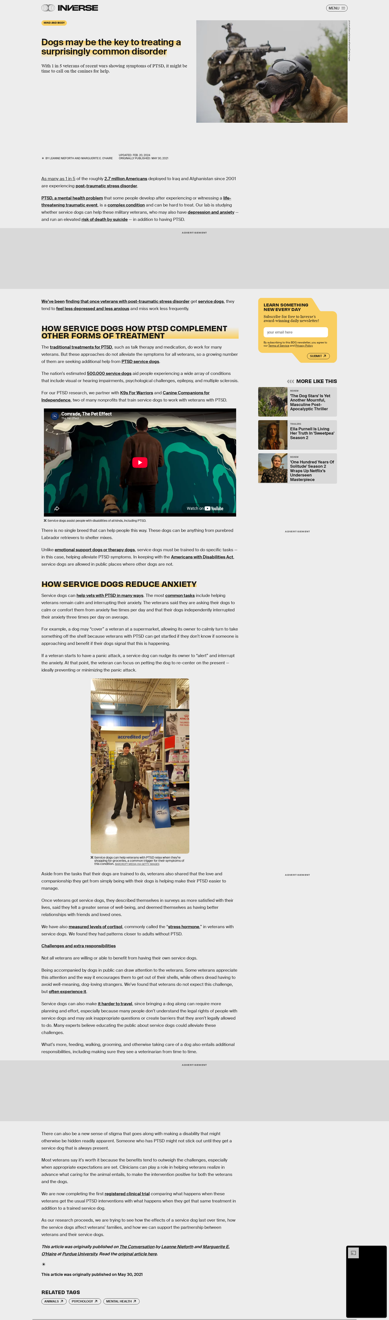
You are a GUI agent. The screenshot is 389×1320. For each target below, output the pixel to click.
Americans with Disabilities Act (202, 557)
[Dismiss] (381, 1249)
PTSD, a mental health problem (72, 198)
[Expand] (351, 1249)
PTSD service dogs (140, 361)
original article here (137, 1254)
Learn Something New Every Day (286, 306)
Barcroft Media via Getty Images (137, 864)
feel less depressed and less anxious (92, 308)
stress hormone (183, 927)
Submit (316, 356)
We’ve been (53, 301)
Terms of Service (278, 345)
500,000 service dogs (109, 373)
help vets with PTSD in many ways (110, 595)
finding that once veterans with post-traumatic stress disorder (128, 301)
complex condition (126, 205)
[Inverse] (78, 8)
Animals (51, 1301)
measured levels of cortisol (95, 927)
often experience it (67, 991)
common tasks (180, 595)
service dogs (211, 301)
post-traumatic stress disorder (106, 186)
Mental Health (119, 1301)
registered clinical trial (127, 1194)
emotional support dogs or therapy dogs (95, 550)
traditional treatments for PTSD (81, 347)
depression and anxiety (211, 212)
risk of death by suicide (104, 219)
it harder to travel (115, 1004)
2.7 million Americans (125, 178)
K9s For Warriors (136, 393)
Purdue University (79, 1254)
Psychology (82, 1301)
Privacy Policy (304, 345)
